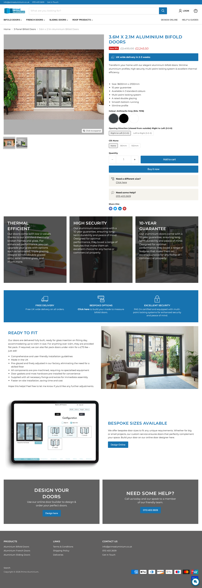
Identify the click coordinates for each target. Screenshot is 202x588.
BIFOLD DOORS (12, 20)
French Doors (35, 20)
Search (7, 568)
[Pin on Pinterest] (124, 208)
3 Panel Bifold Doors (25, 29)
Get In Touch (52, 2)
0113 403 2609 (38, 2)
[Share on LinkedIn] (120, 208)
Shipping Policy (61, 550)
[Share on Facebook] (110, 208)
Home (7, 29)
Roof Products (82, 20)
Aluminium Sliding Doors (17, 554)
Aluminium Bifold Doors (16, 546)
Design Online (169, 20)
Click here (121, 182)
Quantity (113, 153)
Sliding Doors (58, 20)
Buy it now (153, 169)
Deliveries (58, 554)
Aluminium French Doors (17, 550)
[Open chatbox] (195, 582)
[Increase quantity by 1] (134, 159)
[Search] (163, 10)
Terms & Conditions (63, 546)
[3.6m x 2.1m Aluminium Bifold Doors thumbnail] (9, 143)
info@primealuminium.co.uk (16, 2)
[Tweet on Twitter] (115, 208)
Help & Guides (190, 20)
